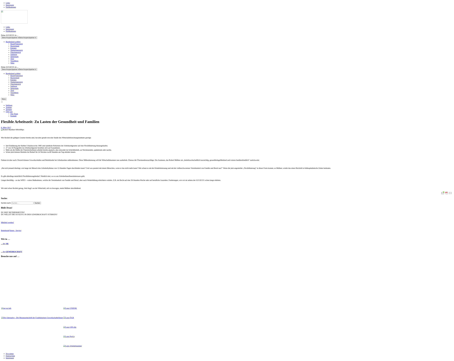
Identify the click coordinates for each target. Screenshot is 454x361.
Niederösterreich (16, 50)
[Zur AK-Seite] (72, 346)
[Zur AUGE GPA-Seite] (69, 327)
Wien (12, 63)
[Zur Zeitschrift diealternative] (32, 318)
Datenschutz (10, 356)
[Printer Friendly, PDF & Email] (446, 193)
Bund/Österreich (16, 44)
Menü (4, 99)
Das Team (14, 114)
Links (8, 3)
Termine (9, 110)
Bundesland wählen (13, 42)
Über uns (9, 112)
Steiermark (14, 57)
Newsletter (10, 354)
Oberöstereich (15, 52)
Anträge (9, 107)
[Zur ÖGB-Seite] (68, 318)
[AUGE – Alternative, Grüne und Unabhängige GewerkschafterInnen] (14, 23)
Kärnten (13, 48)
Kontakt (13, 116)
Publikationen (11, 7)
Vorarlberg (14, 61)
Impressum (10, 5)
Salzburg (13, 55)
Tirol (12, 59)
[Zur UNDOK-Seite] (70, 308)
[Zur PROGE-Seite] (69, 336)
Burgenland (14, 46)
